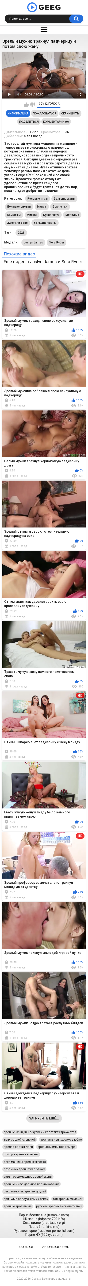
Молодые (72, 214)
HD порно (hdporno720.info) (44, 1219)
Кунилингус (51, 214)
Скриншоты (70, 113)
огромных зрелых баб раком (24, 1169)
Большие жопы (64, 198)
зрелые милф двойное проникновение (31, 1184)
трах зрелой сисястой (20, 1139)
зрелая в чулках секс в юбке (61, 1139)
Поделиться (29, 121)
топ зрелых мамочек (68, 1199)
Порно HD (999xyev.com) (44, 1235)
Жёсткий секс (17, 222)
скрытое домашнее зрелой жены (28, 1176)
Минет (42, 206)
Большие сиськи (19, 206)
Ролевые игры (37, 198)
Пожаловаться (45, 113)
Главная (26, 1247)
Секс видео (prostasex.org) (44, 1223)
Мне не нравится (32, 104)
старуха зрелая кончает (21, 1154)
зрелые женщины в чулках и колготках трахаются (40, 1132)
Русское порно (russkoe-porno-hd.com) (44, 1231)
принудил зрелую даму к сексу (26, 1199)
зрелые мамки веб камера (57, 1147)
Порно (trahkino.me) (44, 1227)
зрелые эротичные (17, 1206)
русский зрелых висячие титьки (59, 1206)
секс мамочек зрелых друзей (25, 1191)
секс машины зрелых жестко (25, 1162)
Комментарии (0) (56, 121)
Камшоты (14, 214)
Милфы (32, 214)
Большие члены (45, 222)
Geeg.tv (36, 1278)
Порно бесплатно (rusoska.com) (44, 1215)
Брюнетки (60, 206)
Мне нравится (26, 104)
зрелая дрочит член (18, 1147)
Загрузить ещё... (44, 1118)
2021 (21, 232)
